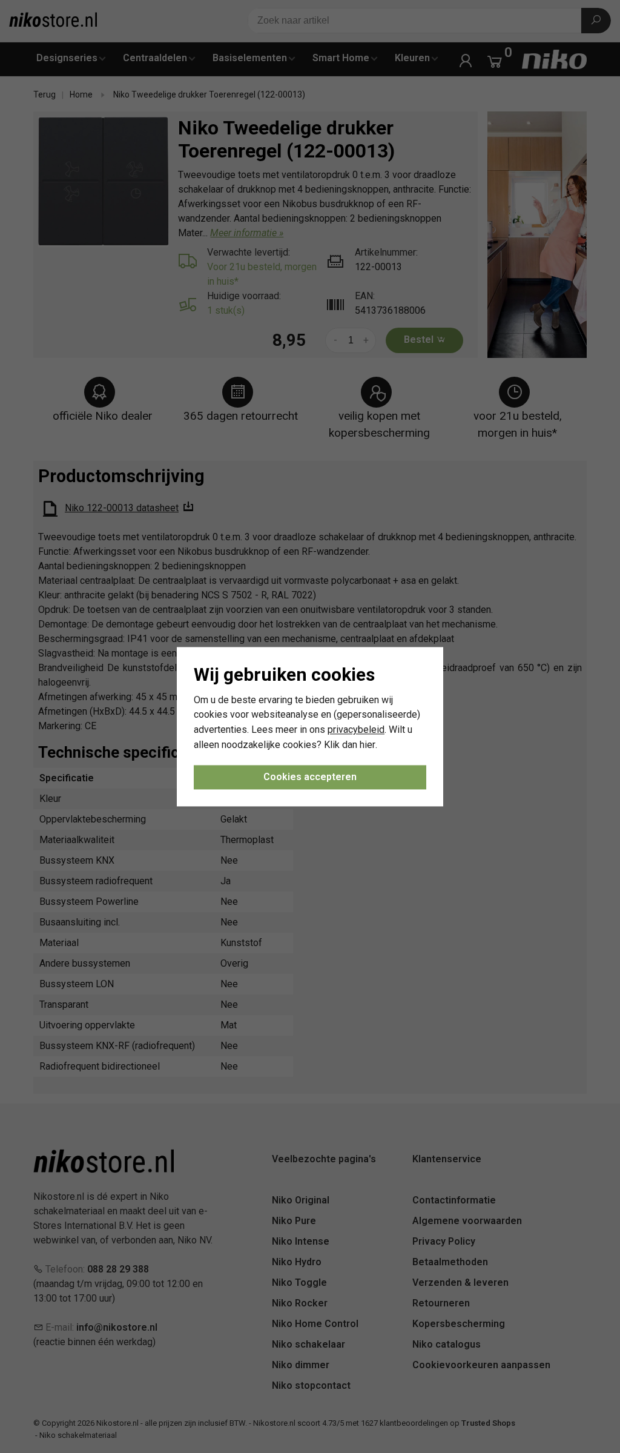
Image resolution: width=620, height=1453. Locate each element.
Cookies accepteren (310, 777)
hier (367, 744)
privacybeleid (356, 730)
